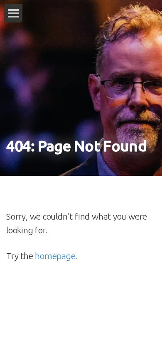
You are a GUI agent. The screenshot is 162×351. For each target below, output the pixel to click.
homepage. (56, 256)
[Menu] (13, 13)
